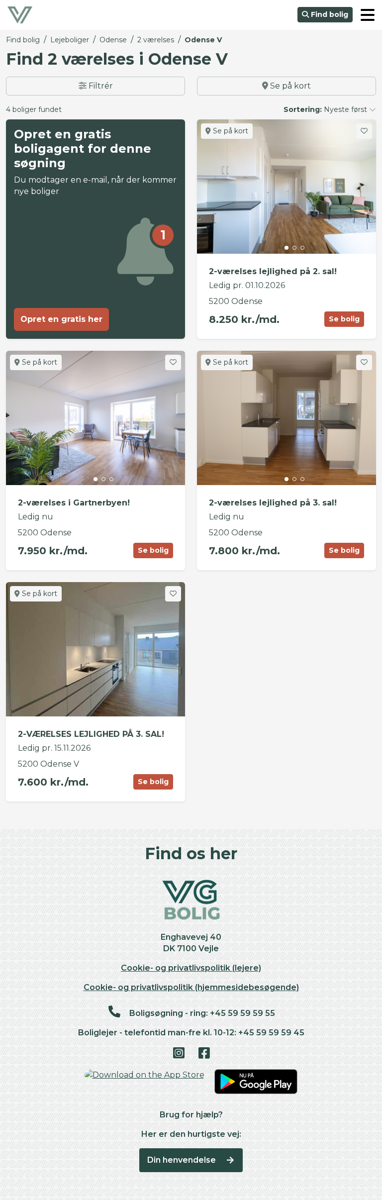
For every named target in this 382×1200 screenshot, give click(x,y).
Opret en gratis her (61, 319)
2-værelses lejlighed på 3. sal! (273, 502)
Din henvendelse (182, 1160)
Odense (113, 39)
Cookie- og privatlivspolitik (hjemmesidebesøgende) (191, 987)
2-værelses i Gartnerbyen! (74, 502)
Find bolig (328, 14)
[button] (368, 15)
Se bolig (344, 318)
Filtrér (100, 86)
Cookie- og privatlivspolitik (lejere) (191, 968)
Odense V (203, 39)
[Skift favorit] (364, 131)
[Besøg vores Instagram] (178, 1053)
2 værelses (155, 39)
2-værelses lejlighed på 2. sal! (273, 271)
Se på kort (289, 86)
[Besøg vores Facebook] (203, 1053)
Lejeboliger (69, 39)
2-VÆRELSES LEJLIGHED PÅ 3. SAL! (91, 734)
